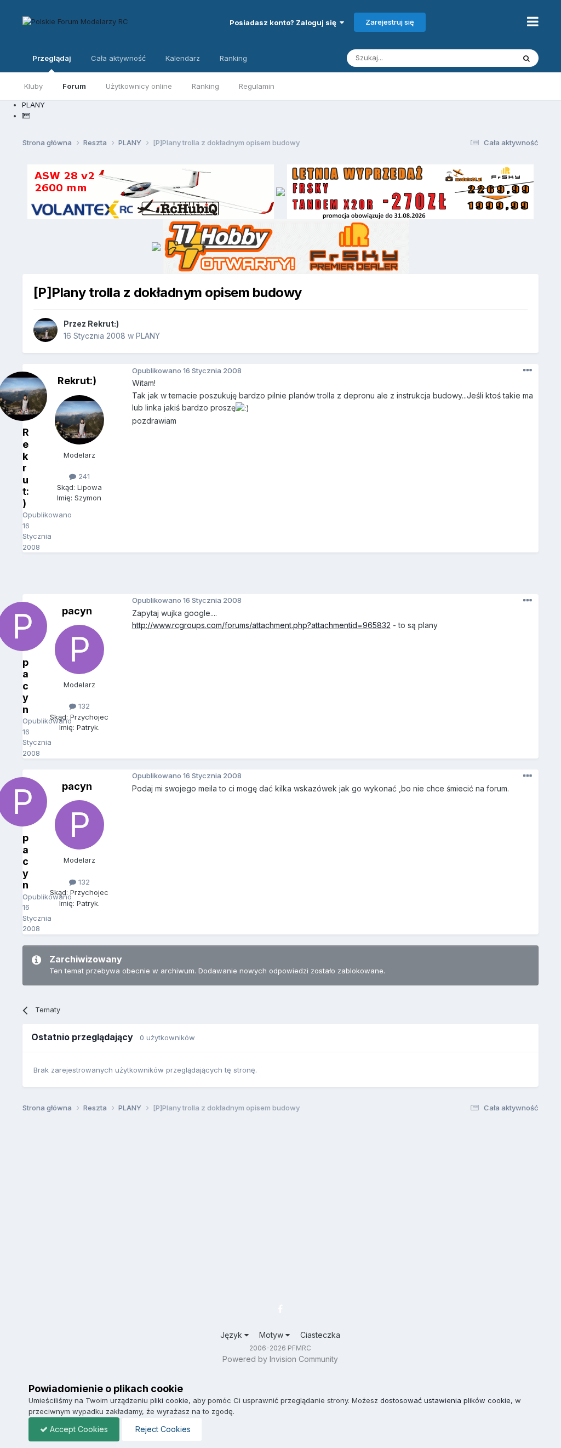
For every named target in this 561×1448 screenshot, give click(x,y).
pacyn (77, 611)
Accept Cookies (78, 1429)
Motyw (272, 1334)
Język (232, 1334)
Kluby (33, 86)
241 (83, 476)
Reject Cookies (162, 1429)
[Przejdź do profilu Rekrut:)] (45, 330)
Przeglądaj (51, 58)
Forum (74, 86)
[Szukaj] (526, 58)
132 (83, 706)
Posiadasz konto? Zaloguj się (285, 22)
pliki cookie (169, 1400)
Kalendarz (182, 58)
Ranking (205, 86)
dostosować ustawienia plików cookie (445, 1400)
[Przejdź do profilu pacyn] (79, 649)
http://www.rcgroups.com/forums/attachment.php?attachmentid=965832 (261, 625)
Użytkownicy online (139, 86)
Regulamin (256, 86)
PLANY (148, 335)
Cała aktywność (118, 58)
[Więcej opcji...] (528, 370)
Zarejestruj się (389, 22)
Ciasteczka (320, 1334)
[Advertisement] (280, 577)
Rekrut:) (103, 323)
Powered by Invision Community (280, 1359)
